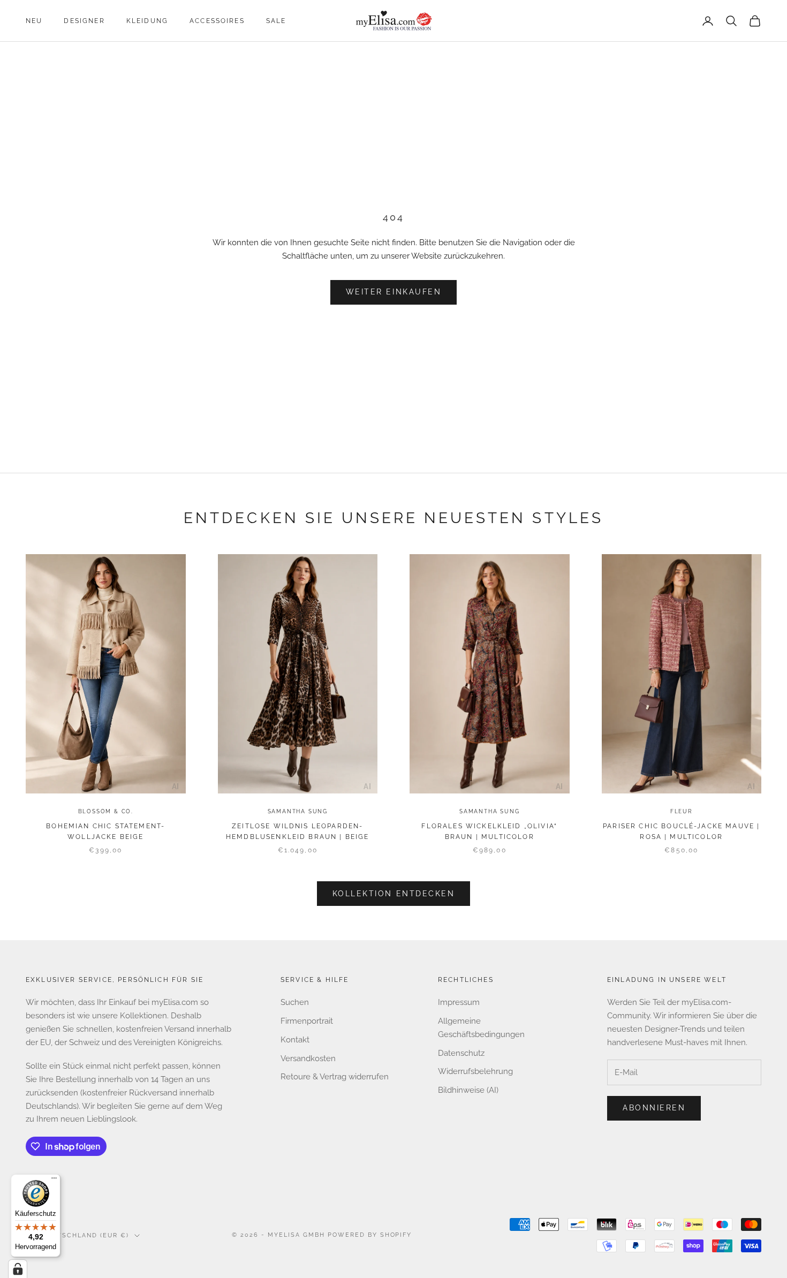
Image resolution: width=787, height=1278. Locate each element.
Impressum (459, 1002)
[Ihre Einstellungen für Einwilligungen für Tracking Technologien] (18, 1269)
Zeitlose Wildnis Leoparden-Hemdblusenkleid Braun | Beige (297, 831)
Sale (276, 21)
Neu (34, 21)
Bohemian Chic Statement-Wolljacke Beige (105, 831)
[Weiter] (175, 676)
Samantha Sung (298, 811)
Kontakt (295, 1040)
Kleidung (147, 21)
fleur (681, 811)
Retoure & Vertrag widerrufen (335, 1077)
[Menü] (54, 1180)
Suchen (295, 1002)
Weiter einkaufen (393, 292)
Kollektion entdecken (393, 893)
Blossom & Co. (105, 811)
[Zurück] (35, 676)
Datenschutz (461, 1053)
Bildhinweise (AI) (468, 1090)
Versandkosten (308, 1058)
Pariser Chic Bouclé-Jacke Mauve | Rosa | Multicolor (681, 831)
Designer (84, 21)
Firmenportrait (307, 1021)
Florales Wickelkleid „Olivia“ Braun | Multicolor (489, 831)
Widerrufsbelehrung (475, 1071)
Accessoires (217, 21)
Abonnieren (654, 1107)
